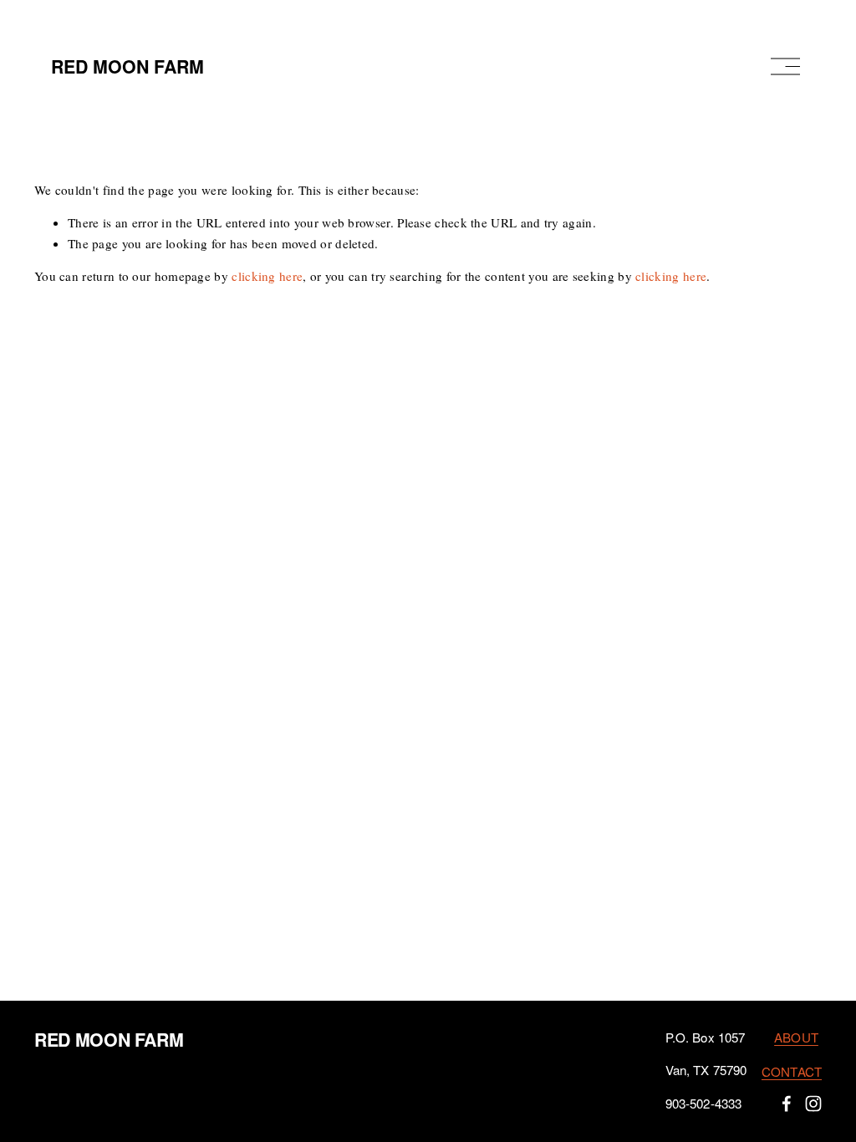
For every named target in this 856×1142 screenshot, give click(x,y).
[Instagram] (813, 1103)
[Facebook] (786, 1103)
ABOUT (796, 1037)
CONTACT (792, 1071)
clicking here (267, 276)
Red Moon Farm (127, 66)
